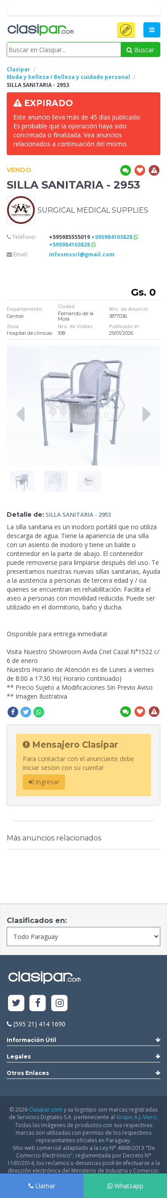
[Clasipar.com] (40, 30)
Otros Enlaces (28, 1073)
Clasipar (18, 69)
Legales (19, 1056)
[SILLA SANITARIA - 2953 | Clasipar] (22, 475)
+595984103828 (112, 237)
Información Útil (31, 1040)
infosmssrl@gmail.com (81, 254)
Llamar (44, 1186)
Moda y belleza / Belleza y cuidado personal (68, 77)
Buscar (143, 49)
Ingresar (46, 782)
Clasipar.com (45, 1109)
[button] (126, 29)
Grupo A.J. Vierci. (137, 1117)
